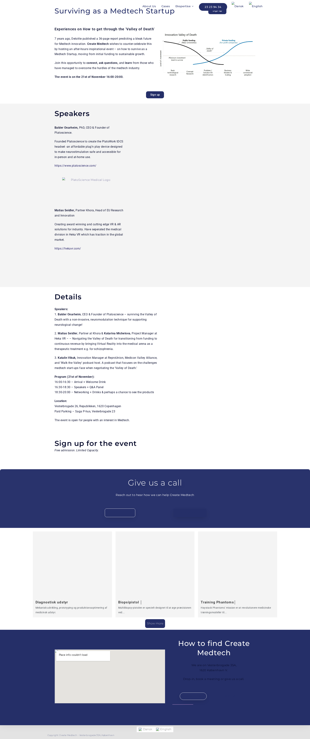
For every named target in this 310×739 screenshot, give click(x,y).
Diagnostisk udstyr (52, 602)
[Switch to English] (255, 6)
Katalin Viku (66, 357)
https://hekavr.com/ (68, 248)
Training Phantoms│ (218, 602)
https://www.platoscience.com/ (76, 165)
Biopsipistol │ (130, 602)
